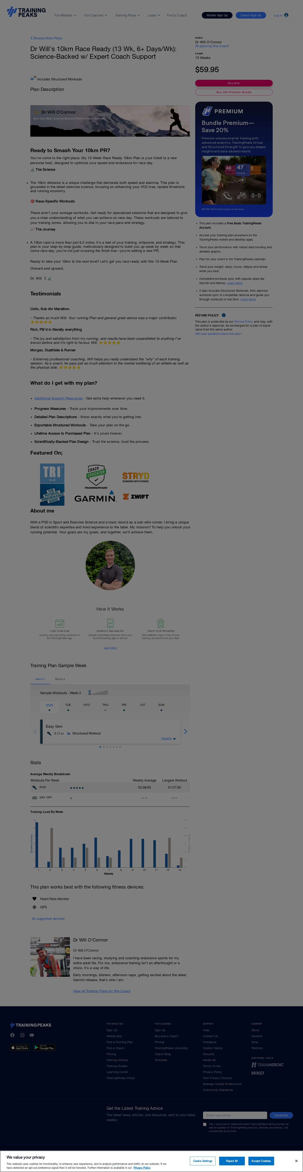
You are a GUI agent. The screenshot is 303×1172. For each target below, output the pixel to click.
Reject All (232, 1161)
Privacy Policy (142, 1167)
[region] (151, 1161)
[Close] (296, 1161)
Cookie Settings (202, 1161)
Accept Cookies (261, 1161)
